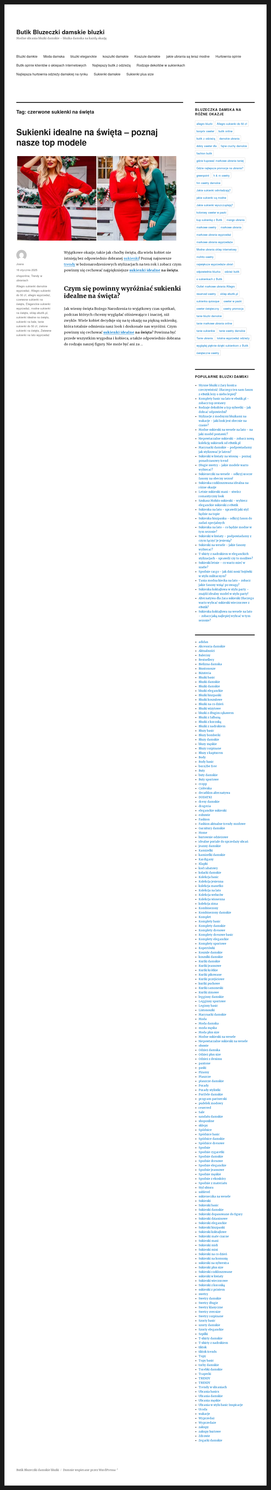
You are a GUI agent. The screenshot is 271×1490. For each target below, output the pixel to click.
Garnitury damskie (212, 828)
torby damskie (209, 1365)
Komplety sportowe (212, 943)
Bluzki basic (207, 677)
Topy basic (206, 1360)
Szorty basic (207, 1320)
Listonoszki (207, 1010)
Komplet (205, 917)
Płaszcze (205, 1077)
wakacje (204, 1414)
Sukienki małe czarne (214, 1236)
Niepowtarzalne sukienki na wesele (223, 1041)
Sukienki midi (208, 1245)
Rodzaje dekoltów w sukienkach (161, 65)
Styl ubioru (206, 1187)
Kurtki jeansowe (210, 966)
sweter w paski (233, 301)
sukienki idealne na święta (32, 317)
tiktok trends (208, 1352)
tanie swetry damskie (232, 331)
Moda (203, 1019)
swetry (203, 1294)
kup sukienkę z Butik (209, 220)
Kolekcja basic (208, 877)
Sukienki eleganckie (213, 1223)
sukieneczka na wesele (215, 1196)
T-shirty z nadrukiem (213, 1343)
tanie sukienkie (205, 331)
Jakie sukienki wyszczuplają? (214, 205)
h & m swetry (221, 175)
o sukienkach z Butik (209, 279)
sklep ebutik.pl (38, 313)
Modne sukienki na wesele (217, 1037)
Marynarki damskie (212, 1014)
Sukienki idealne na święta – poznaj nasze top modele (87, 137)
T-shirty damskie (211, 1338)
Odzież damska (209, 1050)
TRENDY (204, 1378)
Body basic (206, 762)
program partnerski (213, 1099)
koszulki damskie (116, 56)
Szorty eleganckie (211, 1329)
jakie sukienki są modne (211, 198)
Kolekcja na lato (210, 890)
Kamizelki (206, 850)
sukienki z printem (212, 1289)
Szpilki (203, 1334)
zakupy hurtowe (210, 1431)
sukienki (131, 258)
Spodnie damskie (211, 1156)
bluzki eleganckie (84, 56)
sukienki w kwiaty (211, 1276)
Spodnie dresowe (211, 1161)
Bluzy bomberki (209, 735)
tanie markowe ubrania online (214, 323)
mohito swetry (205, 257)
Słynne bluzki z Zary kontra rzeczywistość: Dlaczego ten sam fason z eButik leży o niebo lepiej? (226, 390)
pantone (204, 1063)
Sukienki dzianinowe (213, 1218)
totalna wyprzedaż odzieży (233, 338)
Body (202, 757)
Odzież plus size (210, 1054)
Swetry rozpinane (211, 1316)
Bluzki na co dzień (211, 704)
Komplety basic (209, 921)
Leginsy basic (208, 1006)
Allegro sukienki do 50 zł (232, 124)
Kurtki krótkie (208, 970)
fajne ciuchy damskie (234, 146)
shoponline (22, 276)
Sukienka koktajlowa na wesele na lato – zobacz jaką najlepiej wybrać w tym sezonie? (225, 616)
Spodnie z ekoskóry (212, 1179)
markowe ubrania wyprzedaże (214, 242)
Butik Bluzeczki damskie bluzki (60, 31)
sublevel (204, 1192)
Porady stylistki (209, 1090)
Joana (20, 264)
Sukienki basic (208, 1205)
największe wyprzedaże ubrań (214, 264)
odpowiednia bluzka (208, 272)
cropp (203, 784)
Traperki (205, 1374)
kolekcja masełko (211, 886)
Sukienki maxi (208, 1241)
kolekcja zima (208, 904)
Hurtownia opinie (228, 56)
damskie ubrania (229, 138)
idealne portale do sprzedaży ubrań (223, 841)
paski (202, 1068)
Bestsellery (206, 660)
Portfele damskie (211, 1094)
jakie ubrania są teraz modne (188, 56)
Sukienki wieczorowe (213, 1281)
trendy (69, 264)
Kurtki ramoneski (211, 988)
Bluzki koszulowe (210, 699)
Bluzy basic (206, 731)
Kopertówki (207, 948)
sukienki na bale (26, 322)
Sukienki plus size (140, 74)
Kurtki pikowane (210, 975)
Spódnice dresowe (211, 1143)
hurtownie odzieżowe (213, 837)
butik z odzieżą (205, 138)
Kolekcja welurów (211, 895)
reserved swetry (206, 294)
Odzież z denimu (210, 1059)
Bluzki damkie (26, 56)
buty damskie (208, 775)
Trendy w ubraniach (213, 1387)
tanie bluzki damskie (209, 316)
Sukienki (205, 1201)
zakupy (204, 1427)
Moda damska (54, 56)
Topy (202, 1356)
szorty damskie (209, 1325)
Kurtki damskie (209, 961)
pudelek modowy (211, 1103)
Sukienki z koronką (212, 1285)
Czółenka (205, 788)
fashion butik (204, 153)
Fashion (204, 819)
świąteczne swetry (207, 353)
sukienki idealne (144, 270)
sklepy (203, 1125)
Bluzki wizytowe (210, 708)
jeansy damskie (210, 846)
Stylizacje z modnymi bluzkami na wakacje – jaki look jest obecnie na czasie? (223, 421)
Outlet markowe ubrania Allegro (215, 286)
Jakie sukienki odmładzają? (213, 190)
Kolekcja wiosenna (212, 899)
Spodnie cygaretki (211, 1152)
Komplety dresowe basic (216, 935)
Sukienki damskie (107, 74)
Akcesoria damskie (212, 646)
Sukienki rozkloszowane (215, 1272)
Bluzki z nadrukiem (212, 726)
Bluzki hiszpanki (210, 695)
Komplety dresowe (212, 930)
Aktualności (207, 651)
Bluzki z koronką (210, 722)
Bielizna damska (210, 664)
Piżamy (204, 1072)
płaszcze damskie (211, 1081)
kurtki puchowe (209, 983)
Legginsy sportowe (212, 1001)
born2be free (208, 766)
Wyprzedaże (207, 1423)
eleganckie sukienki (213, 810)
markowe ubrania (231, 227)
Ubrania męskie (210, 1400)
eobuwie (204, 815)
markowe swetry (206, 227)
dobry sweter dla (206, 146)
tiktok (203, 1347)
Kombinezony (208, 908)
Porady (204, 1085)
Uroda (203, 1409)
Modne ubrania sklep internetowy (216, 249)
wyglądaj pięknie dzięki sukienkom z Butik (222, 345)
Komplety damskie (212, 926)
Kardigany (206, 859)
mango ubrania (236, 220)
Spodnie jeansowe (211, 1170)
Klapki (203, 864)
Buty (202, 770)
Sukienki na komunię (213, 1258)
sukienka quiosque (207, 301)
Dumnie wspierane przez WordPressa (89, 1470)
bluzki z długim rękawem (216, 713)
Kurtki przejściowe (211, 979)
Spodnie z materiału (213, 1183)
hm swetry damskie (208, 183)
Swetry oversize (210, 1312)
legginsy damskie (211, 997)
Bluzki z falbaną (209, 717)
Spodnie (204, 1148)
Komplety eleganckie (214, 939)
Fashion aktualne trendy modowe (222, 824)
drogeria (205, 806)
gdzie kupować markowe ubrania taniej (220, 161)
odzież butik (232, 272)
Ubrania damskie (211, 1396)
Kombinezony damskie (215, 912)
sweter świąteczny (207, 308)
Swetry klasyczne (211, 1307)
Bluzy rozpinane (210, 748)
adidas (203, 642)
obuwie (204, 1045)
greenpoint (202, 175)
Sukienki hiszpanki (212, 1227)
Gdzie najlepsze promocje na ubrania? (219, 168)
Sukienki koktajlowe (213, 1232)
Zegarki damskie (210, 1440)
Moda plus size (209, 1032)
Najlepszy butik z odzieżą (111, 65)
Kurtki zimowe (209, 992)
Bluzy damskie (209, 739)
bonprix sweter (205, 131)
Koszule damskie (147, 56)
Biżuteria (205, 673)
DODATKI (205, 797)
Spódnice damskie (212, 1139)
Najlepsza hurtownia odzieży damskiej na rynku (52, 74)
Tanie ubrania (204, 338)
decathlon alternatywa (214, 793)
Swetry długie (208, 1303)
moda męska (208, 1028)
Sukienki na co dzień (213, 1254)
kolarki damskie (210, 872)
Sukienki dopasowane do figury (221, 1214)
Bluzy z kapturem (211, 753)
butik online (225, 131)
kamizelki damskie (212, 855)
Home (203, 833)
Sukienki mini (208, 1250)
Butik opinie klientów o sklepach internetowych (51, 65)
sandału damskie (211, 1116)
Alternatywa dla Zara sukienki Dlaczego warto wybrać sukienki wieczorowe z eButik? (226, 603)
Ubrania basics (209, 1391)
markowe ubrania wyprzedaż (213, 235)
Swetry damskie (210, 1298)
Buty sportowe (209, 779)
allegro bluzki (204, 124)
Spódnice (205, 1130)
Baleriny (204, 655)
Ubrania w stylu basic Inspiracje (221, 1405)
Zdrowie (204, 1436)
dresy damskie (209, 802)
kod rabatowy (208, 868)
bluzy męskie (208, 744)
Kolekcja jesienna (211, 881)
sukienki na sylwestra (214, 1263)
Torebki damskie (211, 1369)
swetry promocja (233, 308)
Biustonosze (207, 668)
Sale (202, 1112)
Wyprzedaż (206, 1418)
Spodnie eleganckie (212, 1165)
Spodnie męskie (210, 1174)
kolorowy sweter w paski (211, 212)
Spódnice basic (209, 1134)
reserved (205, 1108)
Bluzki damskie (209, 682)
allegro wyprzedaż (39, 295)
